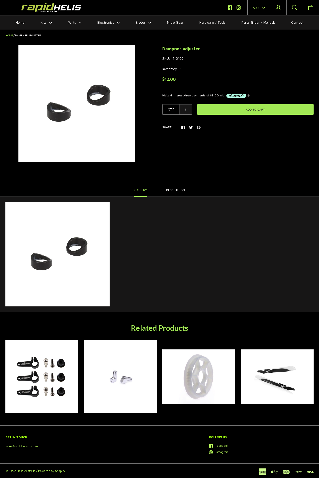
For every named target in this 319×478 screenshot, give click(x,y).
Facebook (222, 445)
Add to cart (255, 109)
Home (20, 22)
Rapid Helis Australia (22, 471)
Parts (72, 22)
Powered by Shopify (51, 471)
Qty (171, 109)
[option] (76, 103)
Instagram (222, 452)
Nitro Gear (175, 22)
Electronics (106, 22)
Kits (44, 22)
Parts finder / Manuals (258, 22)
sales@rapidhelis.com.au (21, 446)
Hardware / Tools (212, 22)
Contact (297, 22)
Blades (141, 22)
